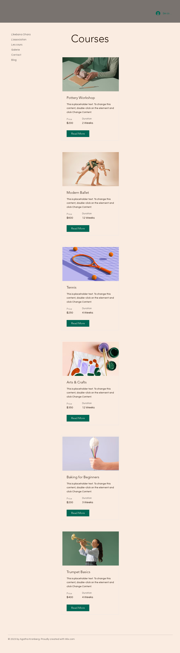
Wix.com (70, 639)
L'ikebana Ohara (21, 34)
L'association (18, 39)
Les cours (16, 44)
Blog (14, 60)
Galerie (15, 49)
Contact (16, 55)
